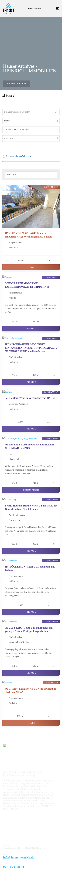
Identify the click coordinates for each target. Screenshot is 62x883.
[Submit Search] (56, 112)
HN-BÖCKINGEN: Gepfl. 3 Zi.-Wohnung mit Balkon (30, 568)
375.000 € (31, 328)
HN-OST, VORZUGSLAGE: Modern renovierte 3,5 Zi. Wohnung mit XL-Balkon (28, 235)
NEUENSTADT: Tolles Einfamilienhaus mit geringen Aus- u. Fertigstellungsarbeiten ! (28, 629)
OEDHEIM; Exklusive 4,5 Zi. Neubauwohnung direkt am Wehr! (30, 690)
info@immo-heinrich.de (18, 857)
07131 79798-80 (13, 866)
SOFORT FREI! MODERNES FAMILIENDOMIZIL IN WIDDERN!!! (27, 285)
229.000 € (31, 611)
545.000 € (31, 673)
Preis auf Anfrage (31, 489)
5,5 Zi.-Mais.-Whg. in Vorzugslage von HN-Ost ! (31, 398)
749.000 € (31, 382)
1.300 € (31, 267)
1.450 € (31, 723)
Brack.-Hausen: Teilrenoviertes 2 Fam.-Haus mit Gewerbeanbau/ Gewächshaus (31, 507)
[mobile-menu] (53, 8)
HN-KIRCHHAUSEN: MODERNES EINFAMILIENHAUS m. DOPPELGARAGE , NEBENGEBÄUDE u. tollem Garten (31, 348)
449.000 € (31, 428)
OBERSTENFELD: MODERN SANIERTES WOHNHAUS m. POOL (30, 446)
